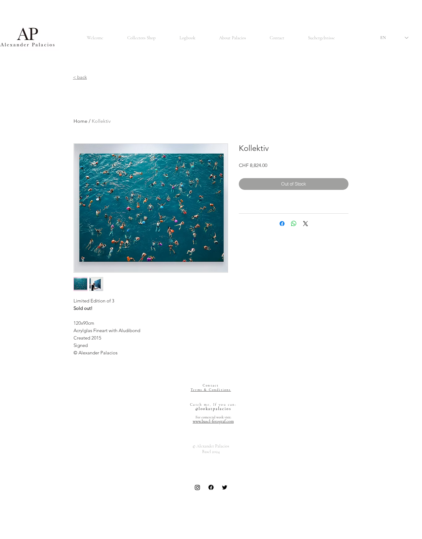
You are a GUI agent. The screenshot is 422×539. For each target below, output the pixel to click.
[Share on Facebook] (282, 223)
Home (80, 121)
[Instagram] (197, 487)
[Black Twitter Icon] (224, 487)
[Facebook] (211, 487)
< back (80, 77)
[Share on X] (305, 223)
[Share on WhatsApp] (294, 223)
